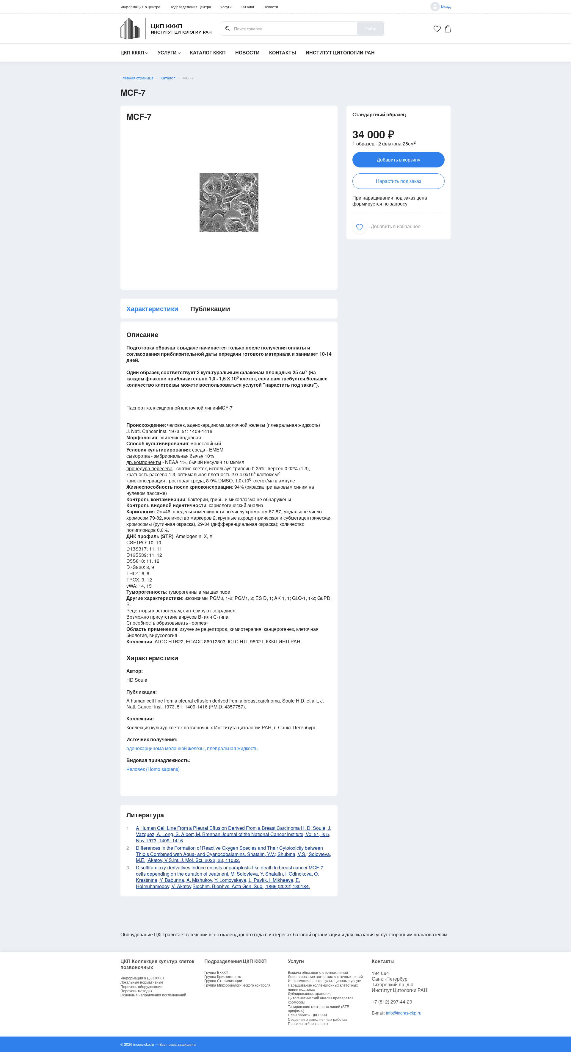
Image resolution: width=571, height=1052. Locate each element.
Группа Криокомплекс (222, 976)
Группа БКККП (216, 972)
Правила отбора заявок (308, 1023)
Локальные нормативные (141, 982)
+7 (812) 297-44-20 (392, 1001)
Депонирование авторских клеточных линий (325, 976)
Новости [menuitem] (270, 6)
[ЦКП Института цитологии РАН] (166, 28)
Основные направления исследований (153, 995)
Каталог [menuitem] (248, 6)
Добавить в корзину (398, 159)
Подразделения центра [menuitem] (190, 6)
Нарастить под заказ (398, 181)
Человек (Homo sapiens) (153, 769)
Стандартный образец (379, 114)
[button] (359, 226)
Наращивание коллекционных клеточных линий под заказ (323, 987)
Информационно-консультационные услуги (324, 981)
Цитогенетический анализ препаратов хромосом (320, 1000)
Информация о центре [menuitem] (140, 6)
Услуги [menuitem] (225, 6)
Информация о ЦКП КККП (142, 978)
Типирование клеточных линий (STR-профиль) (319, 1008)
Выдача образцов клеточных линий (318, 972)
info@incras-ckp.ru (403, 1013)
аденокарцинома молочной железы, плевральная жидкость (192, 748)
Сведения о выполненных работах (317, 1019)
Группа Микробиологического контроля (237, 985)
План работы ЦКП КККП (308, 1015)
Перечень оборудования (141, 986)
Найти (371, 29)
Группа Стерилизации (223, 981)
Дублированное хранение (310, 993)
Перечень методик (136, 991)
